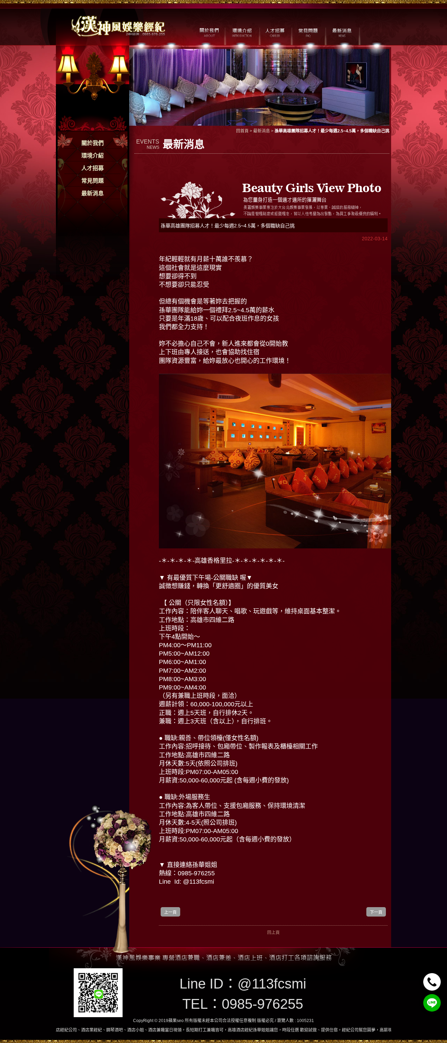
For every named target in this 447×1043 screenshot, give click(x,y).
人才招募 (92, 168)
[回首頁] (119, 25)
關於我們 (92, 143)
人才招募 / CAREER (275, 31)
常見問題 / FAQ (308, 31)
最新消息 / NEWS (341, 31)
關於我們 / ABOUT (208, 31)
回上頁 (273, 932)
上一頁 (170, 912)
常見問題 (92, 181)
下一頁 (376, 912)
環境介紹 (92, 156)
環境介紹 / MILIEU (242, 31)
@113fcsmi (271, 983)
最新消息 (92, 193)
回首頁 (242, 131)
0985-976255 (262, 1004)
